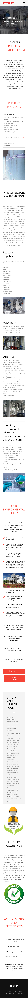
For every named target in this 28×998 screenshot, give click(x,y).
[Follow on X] (14, 986)
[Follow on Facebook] (11, 986)
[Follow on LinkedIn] (17, 986)
